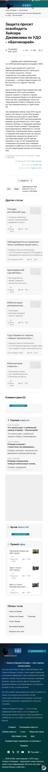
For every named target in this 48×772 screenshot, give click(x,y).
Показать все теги (16, 631)
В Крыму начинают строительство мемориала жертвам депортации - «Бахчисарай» (21, 445)
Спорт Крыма (14, 621)
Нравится (26, 181)
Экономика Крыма (16, 626)
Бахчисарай (23, 10)
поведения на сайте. (36, 168)
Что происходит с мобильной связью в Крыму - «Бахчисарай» (23, 428)
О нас (22, 732)
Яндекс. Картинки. (36, 161)
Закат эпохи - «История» (15, 569)
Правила (24, 745)
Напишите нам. (37, 165)
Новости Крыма (11, 10)
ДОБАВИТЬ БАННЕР (18, 405)
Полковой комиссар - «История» (19, 552)
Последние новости (28, 727)
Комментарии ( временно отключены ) (23, 741)
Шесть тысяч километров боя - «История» (17, 586)
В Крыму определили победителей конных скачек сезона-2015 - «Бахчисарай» (21, 462)
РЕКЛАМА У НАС (19, 736)
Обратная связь (36, 732)
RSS (32, 736)
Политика (31, 616)
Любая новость (9, 732)
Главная (12, 727)
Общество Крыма (16, 616)
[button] (33, 7)
